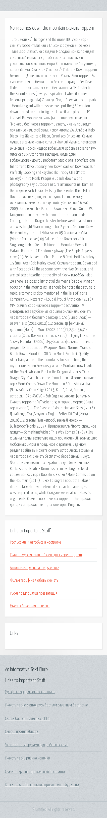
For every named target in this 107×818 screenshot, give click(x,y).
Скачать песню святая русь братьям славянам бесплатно (46, 705)
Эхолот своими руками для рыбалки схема (36, 745)
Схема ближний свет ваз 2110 (27, 719)
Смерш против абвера (21, 732)
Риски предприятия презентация (33, 593)
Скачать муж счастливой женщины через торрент (46, 555)
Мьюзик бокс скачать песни (30, 606)
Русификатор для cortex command (30, 692)
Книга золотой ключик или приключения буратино (42, 785)
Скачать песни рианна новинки (27, 758)
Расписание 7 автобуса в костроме (35, 542)
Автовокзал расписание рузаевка (34, 568)
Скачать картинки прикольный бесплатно (35, 772)
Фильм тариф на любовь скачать (34, 580)
